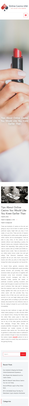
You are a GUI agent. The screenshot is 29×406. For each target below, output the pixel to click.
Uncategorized (9, 222)
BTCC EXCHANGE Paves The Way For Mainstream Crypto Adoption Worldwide (14, 392)
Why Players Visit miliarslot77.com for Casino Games (13, 376)
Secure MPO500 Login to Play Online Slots (13, 387)
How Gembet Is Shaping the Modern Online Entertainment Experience (13, 371)
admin (7, 216)
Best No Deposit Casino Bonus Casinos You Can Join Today (13, 381)
